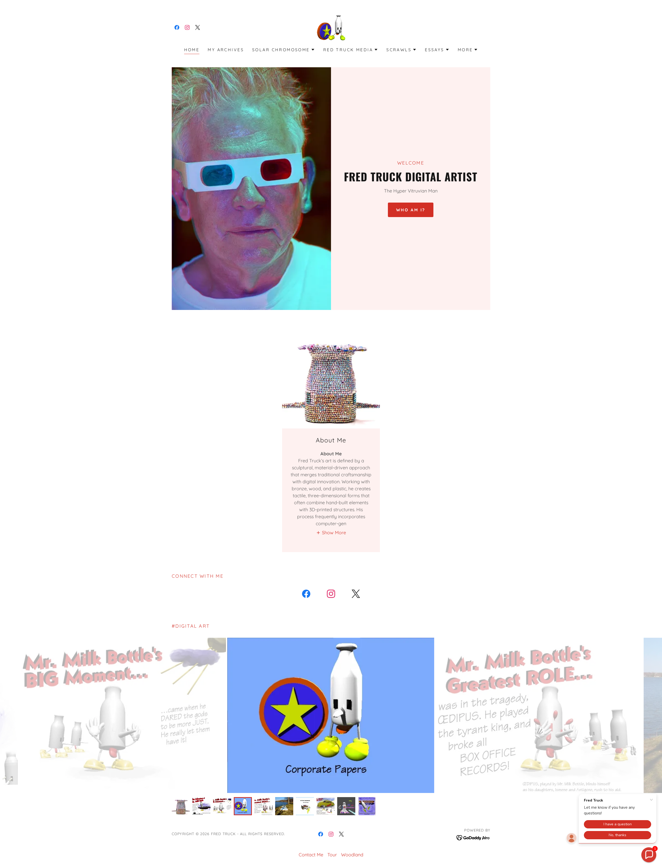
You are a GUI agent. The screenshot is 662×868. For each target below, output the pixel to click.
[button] (283, 50)
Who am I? (410, 209)
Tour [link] (332, 855)
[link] (177, 27)
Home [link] (192, 49)
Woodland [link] (352, 855)
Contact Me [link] (311, 855)
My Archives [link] (226, 49)
